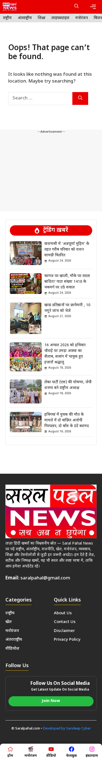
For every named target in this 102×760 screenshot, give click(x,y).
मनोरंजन (81, 18)
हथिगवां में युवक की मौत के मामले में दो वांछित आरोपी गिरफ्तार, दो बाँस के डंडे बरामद (66, 420)
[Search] (80, 98)
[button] (76, 7)
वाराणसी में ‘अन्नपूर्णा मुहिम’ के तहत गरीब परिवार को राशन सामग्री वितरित (66, 249)
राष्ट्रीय (7, 18)
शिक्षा (41, 18)
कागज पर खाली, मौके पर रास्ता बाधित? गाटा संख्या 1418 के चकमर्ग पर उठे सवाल (67, 281)
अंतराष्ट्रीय (25, 18)
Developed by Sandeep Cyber (67, 728)
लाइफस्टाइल (60, 18)
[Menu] (93, 6)
